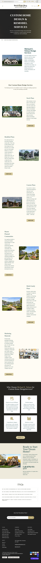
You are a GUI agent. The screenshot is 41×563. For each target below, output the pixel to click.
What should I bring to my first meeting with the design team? (17, 494)
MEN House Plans (5, 534)
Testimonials (4, 547)
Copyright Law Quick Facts (19, 532)
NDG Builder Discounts (32, 534)
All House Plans (5, 529)
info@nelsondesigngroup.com (9, 1)
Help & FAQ (17, 529)
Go (24, 1)
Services (3, 545)
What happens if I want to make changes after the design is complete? (16, 500)
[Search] (34, 6)
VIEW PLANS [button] (30, 125)
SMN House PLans (5, 537)
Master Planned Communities (33, 532)
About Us (3, 542)
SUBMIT (31, 517)
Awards (3, 544)
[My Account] (36, 6)
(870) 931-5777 (37, 1)
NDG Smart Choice (18, 534)
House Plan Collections (6, 532)
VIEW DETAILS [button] (9, 274)
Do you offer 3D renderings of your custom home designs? (16, 489)
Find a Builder (30, 529)
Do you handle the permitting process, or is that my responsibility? (19, 491)
